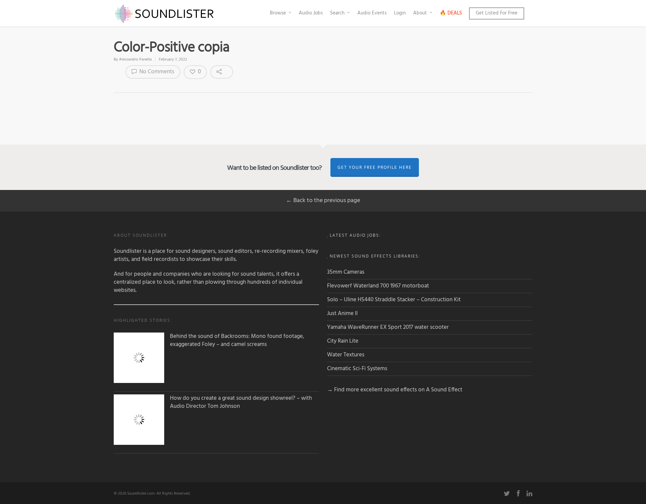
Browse (278, 13)
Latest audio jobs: (355, 235)
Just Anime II (342, 313)
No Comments (156, 71)
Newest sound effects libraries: (375, 256)
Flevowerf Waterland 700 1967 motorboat (378, 285)
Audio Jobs (311, 13)
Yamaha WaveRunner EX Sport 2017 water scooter (388, 327)
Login (400, 13)
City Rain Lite (342, 341)
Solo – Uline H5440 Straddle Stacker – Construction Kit (394, 299)
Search (337, 13)
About (420, 13)
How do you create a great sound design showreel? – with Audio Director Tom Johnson (241, 402)
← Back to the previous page (323, 200)
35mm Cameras (345, 272)
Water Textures (345, 354)
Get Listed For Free (496, 13)
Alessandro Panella (135, 59)
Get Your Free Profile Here (374, 167)
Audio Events (372, 13)
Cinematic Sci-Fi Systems (357, 368)
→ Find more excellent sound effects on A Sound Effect (394, 389)
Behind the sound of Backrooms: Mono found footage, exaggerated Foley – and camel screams (237, 341)
